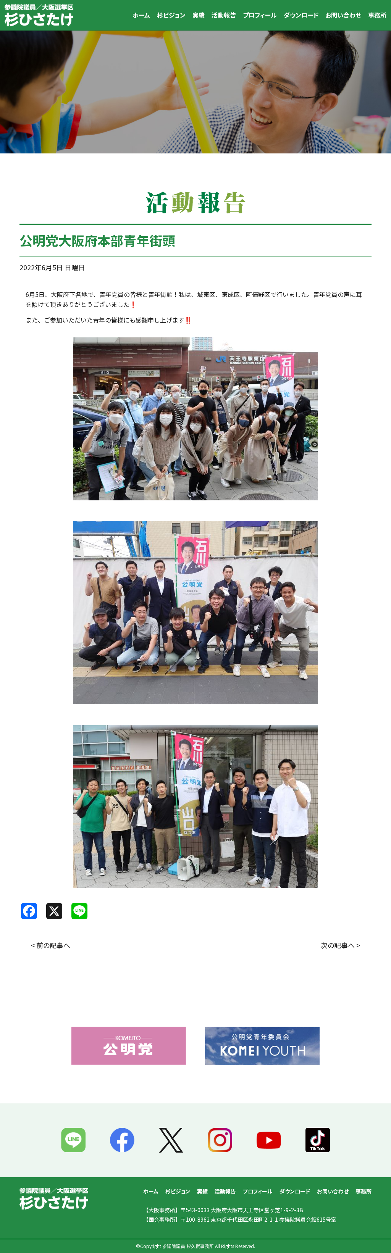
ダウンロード (301, 14)
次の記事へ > (340, 945)
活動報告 (224, 14)
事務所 (377, 14)
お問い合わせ (343, 14)
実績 (198, 14)
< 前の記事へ (50, 945)
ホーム (141, 14)
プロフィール (260, 14)
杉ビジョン (171, 14)
